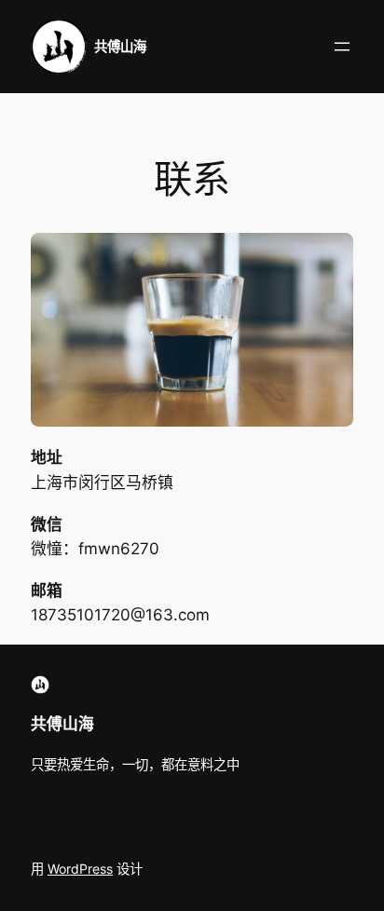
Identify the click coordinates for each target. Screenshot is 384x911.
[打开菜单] (342, 46)
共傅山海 (120, 46)
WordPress (80, 869)
